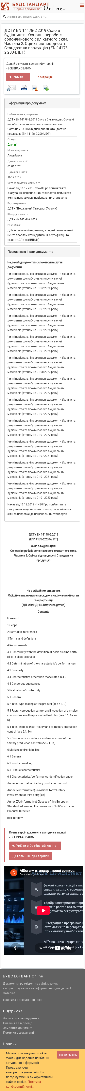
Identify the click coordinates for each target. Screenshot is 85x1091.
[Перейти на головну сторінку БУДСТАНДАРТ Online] (34, 6)
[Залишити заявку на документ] (42, 87)
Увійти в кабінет (37, 845)
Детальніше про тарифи (30, 856)
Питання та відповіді (18, 1023)
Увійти (18, 77)
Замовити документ (17, 1028)
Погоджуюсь (68, 1054)
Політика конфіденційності (22, 1000)
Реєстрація (44, 77)
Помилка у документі (18, 1032)
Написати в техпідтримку (21, 1018)
